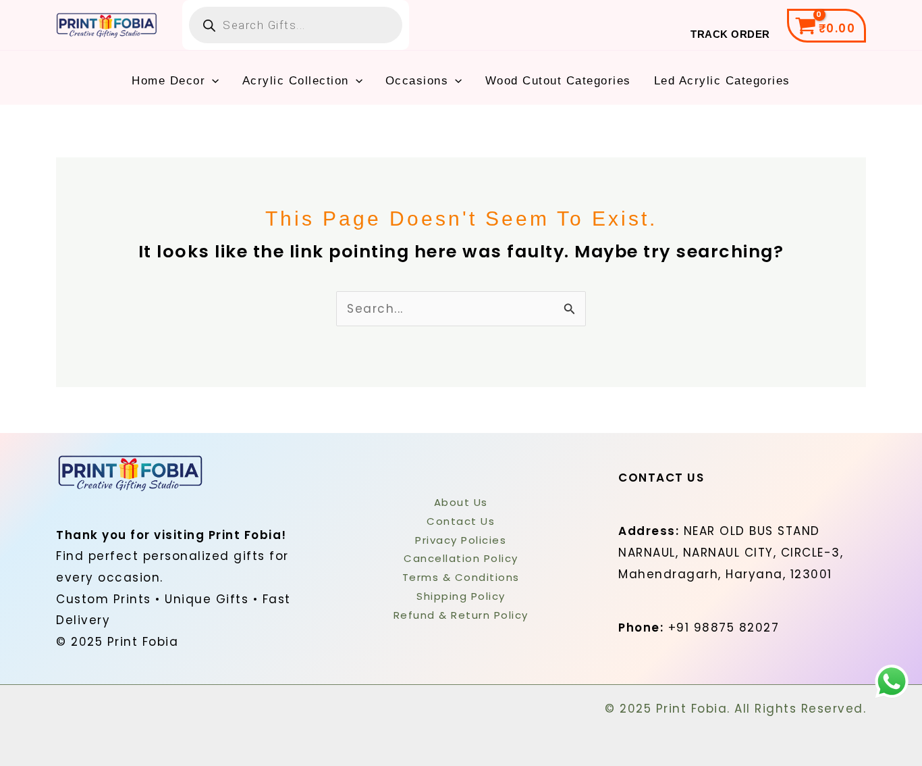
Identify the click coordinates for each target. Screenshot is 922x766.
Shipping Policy (461, 596)
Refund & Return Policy (461, 615)
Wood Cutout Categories (558, 80)
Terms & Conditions (461, 577)
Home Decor (168, 80)
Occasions (417, 80)
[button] (212, 81)
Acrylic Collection (295, 80)
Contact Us (461, 521)
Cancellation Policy (461, 558)
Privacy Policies (460, 540)
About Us (461, 502)
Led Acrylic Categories (722, 80)
